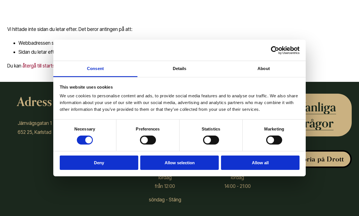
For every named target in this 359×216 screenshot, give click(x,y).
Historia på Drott (317, 159)
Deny (99, 162)
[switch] (148, 140)
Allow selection (180, 162)
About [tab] (263, 68)
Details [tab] (180, 68)
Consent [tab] (95, 68)
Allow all (260, 162)
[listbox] (336, 7)
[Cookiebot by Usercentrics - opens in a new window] (275, 50)
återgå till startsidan (42, 66)
